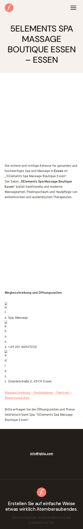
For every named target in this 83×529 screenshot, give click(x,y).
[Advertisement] (41, 120)
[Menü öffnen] (73, 7)
